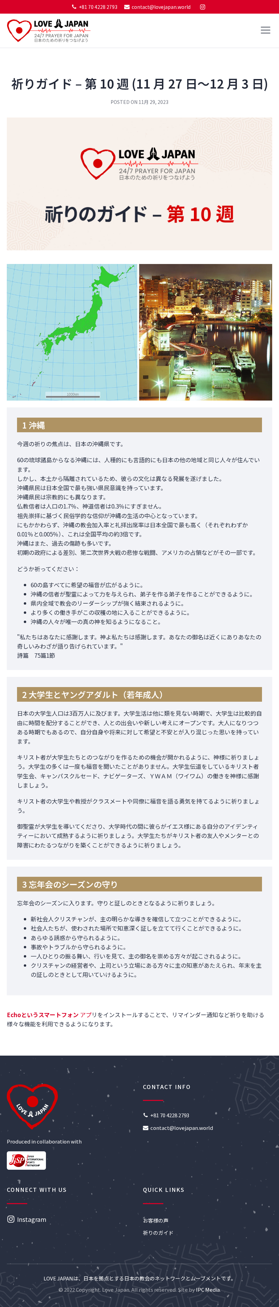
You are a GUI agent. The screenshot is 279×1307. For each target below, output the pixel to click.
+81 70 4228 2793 (98, 6)
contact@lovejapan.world (161, 6)
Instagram (31, 1219)
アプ (49, 1014)
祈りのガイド (158, 1232)
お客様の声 (155, 1220)
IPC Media (208, 1289)
